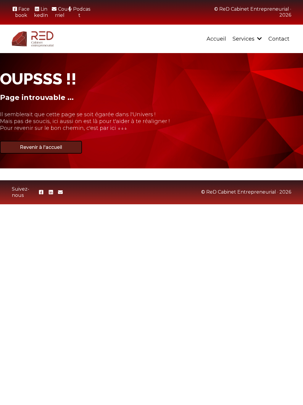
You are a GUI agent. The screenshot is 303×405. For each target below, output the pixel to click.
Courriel (61, 12)
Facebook (22, 12)
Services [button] (244, 39)
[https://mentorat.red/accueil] (32, 39)
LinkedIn (41, 12)
